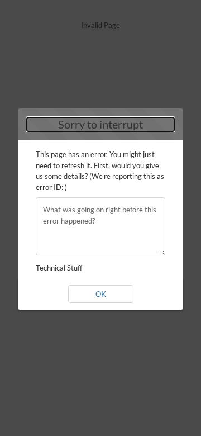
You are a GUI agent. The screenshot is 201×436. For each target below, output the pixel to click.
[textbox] (100, 226)
